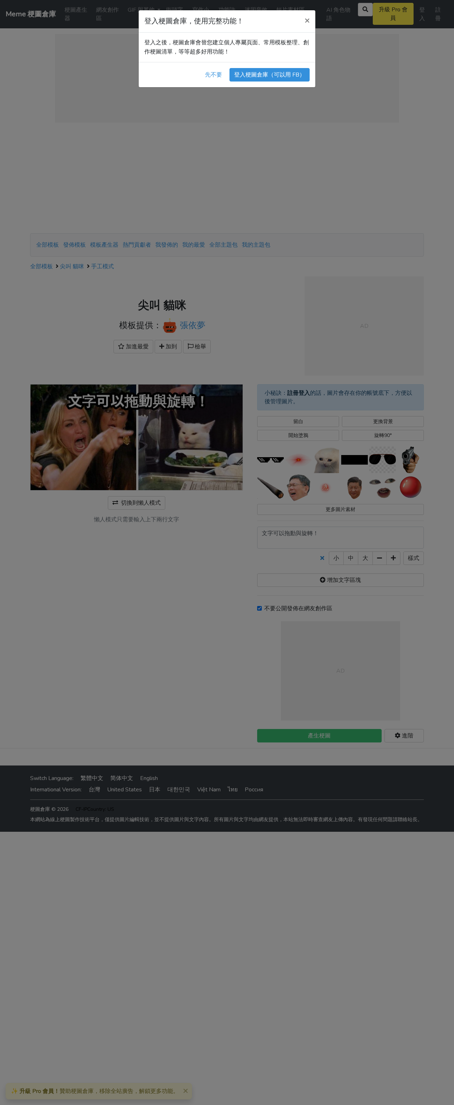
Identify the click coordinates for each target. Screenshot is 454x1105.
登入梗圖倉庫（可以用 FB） (269, 75)
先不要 (213, 75)
